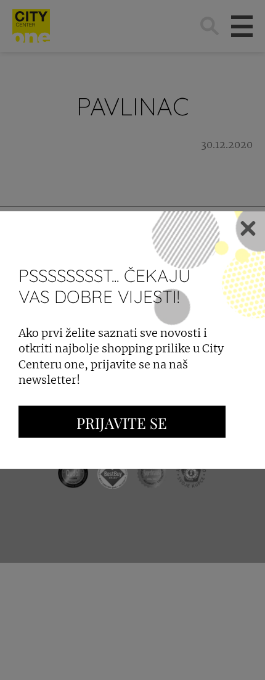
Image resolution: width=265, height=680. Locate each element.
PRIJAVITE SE (121, 422)
